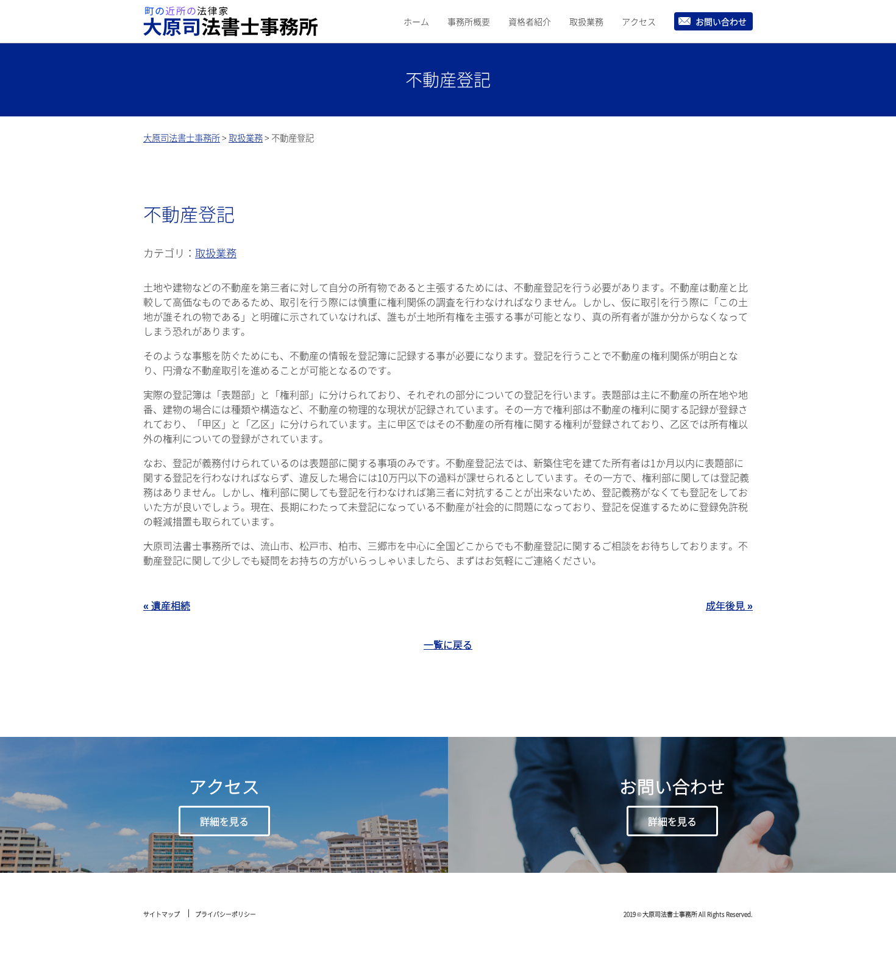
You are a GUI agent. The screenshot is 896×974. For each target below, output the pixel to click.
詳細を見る (224, 821)
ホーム (416, 21)
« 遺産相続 (166, 605)
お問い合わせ (721, 21)
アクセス (639, 21)
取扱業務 (586, 21)
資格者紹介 (529, 21)
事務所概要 (468, 21)
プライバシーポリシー (225, 914)
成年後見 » (729, 605)
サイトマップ (161, 914)
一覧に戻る (448, 644)
